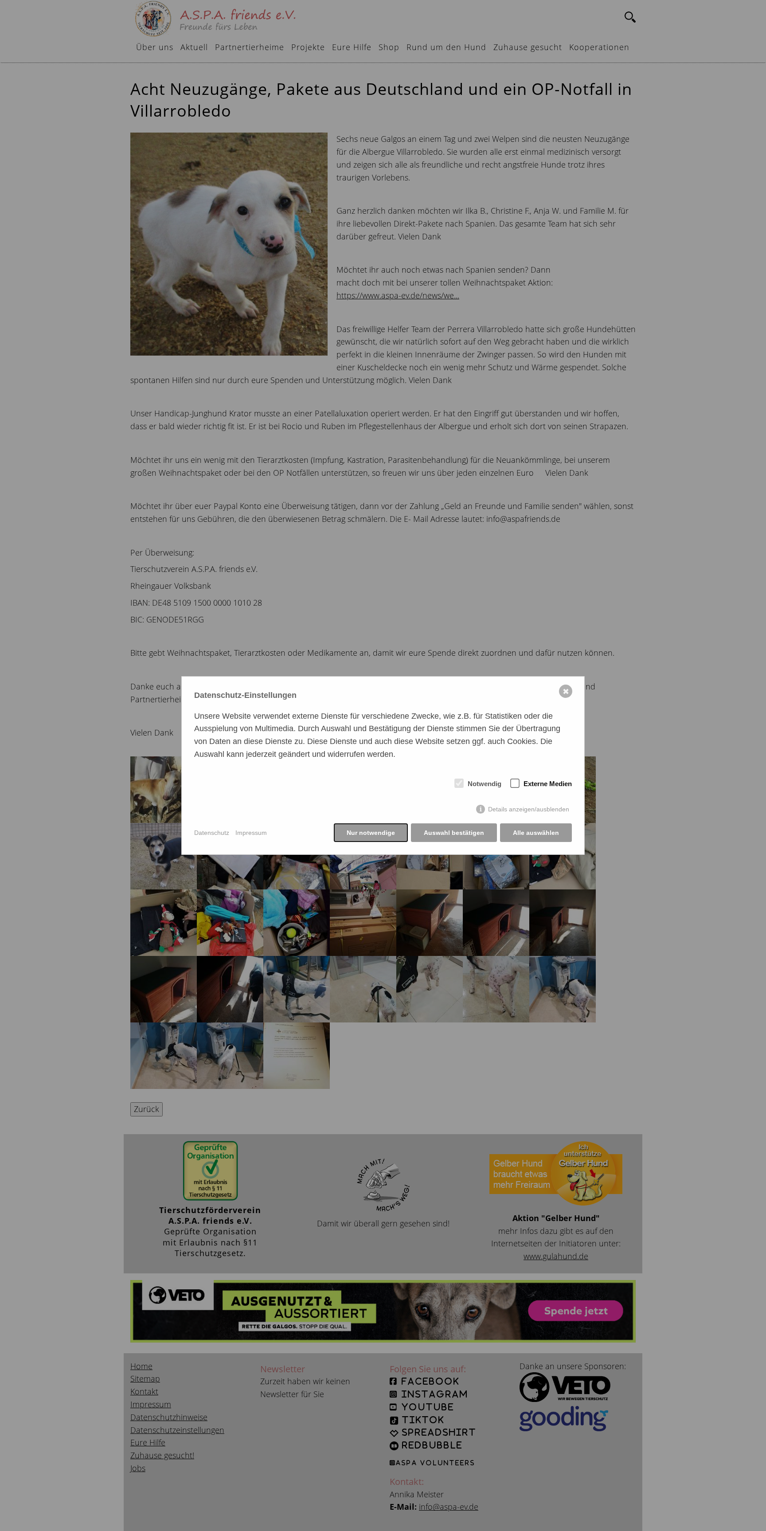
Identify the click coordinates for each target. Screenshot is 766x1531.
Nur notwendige (371, 832)
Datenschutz (211, 832)
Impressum (251, 832)
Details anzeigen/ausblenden (528, 809)
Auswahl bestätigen (454, 832)
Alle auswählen (536, 832)
